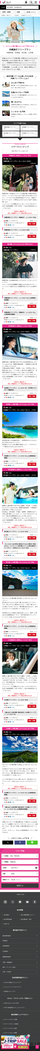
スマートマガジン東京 (10, 1028)
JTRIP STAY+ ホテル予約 (11, 1003)
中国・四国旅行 (7, 962)
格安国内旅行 (7, 935)
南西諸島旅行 (7, 957)
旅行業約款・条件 (26, 919)
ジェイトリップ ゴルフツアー (12, 987)
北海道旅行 (6, 946)
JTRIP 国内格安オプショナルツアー (14, 1007)
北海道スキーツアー (10, 991)
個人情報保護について (27, 915)
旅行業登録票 (8, 919)
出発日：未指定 (6, 12)
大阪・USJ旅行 (7, 971)
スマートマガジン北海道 (11, 1024)
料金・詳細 (32, 223)
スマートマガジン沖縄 (10, 1019)
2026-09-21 (14, 868)
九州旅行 (5, 951)
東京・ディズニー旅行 (9, 967)
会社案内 (6, 915)
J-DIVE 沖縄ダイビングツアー (13, 982)
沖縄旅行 (5, 940)
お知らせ (6, 923)
